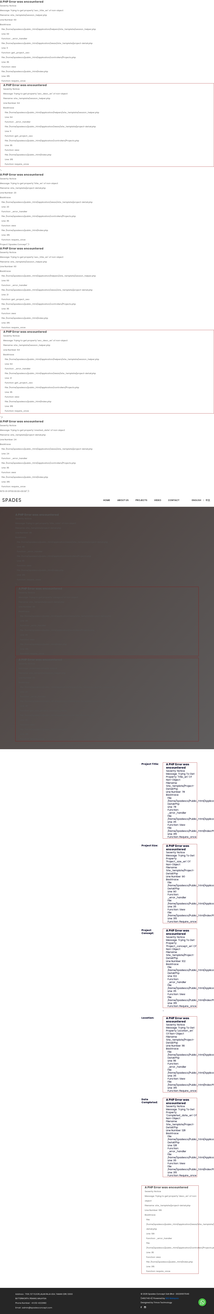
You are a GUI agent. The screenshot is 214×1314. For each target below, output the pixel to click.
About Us (123, 500)
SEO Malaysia (172, 1298)
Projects (141, 500)
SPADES (12, 500)
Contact (173, 500)
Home (106, 500)
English (196, 500)
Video (157, 500)
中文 (208, 500)
